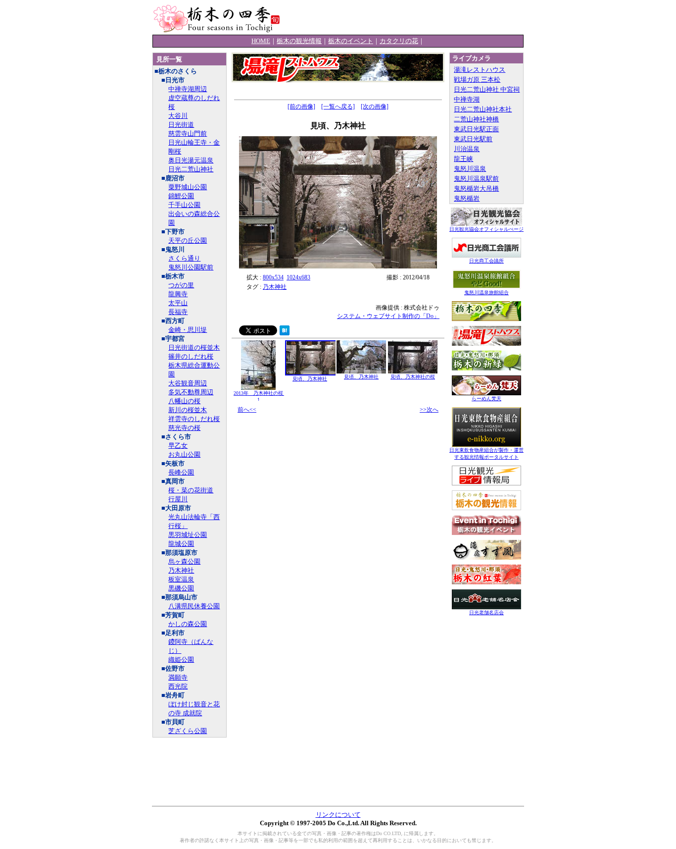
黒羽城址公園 (187, 534)
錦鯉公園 (181, 196)
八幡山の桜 (184, 401)
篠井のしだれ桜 (190, 356)
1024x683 (298, 277)
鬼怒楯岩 (467, 198)
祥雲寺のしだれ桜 (194, 419)
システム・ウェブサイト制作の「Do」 (388, 316)
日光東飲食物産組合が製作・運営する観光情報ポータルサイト (486, 453)
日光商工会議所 (486, 261)
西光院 (178, 686)
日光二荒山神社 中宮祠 (487, 89)
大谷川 (178, 115)
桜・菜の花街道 (190, 490)
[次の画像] (374, 106)
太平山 (178, 303)
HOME (260, 41)
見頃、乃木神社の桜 (412, 376)
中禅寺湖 (467, 99)
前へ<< (247, 409)
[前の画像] (301, 106)
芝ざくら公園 (187, 731)
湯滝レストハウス (479, 69)
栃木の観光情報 (299, 41)
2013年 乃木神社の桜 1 (261, 396)
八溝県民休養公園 (194, 606)
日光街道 (181, 124)
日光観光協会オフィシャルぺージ (486, 229)
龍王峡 (463, 158)
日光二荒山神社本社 (483, 109)
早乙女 (178, 445)
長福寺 (178, 312)
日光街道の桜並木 (194, 347)
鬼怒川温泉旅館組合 (486, 292)
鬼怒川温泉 (470, 168)
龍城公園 (181, 543)
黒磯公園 (181, 588)
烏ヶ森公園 (184, 561)
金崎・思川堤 (187, 329)
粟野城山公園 (187, 187)
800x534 (273, 277)
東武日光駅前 (473, 139)
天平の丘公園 (187, 240)
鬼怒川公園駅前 (190, 267)
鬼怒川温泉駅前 (476, 178)
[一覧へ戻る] (338, 106)
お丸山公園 (184, 454)
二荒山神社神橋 (476, 119)
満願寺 (178, 677)
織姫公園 (181, 659)
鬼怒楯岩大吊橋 (476, 188)
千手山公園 (184, 205)
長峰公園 (181, 472)
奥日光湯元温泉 (190, 160)
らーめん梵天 (486, 398)
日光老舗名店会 (486, 612)
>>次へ (429, 409)
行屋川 (178, 499)
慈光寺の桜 (184, 427)
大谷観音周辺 (187, 383)
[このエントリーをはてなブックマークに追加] (285, 333)
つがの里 (181, 285)
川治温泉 (467, 149)
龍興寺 (178, 294)
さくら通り (184, 258)
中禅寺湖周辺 (187, 89)
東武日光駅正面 (476, 129)
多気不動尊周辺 (190, 392)
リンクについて (338, 814)
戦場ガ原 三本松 (477, 79)
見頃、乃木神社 (309, 378)
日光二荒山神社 (190, 169)
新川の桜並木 (187, 410)
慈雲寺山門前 (187, 133)
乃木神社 (181, 570)
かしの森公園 (187, 624)
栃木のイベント (350, 41)
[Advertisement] (408, 17)
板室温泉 (181, 579)
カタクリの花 (399, 41)
